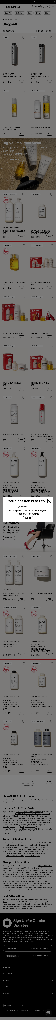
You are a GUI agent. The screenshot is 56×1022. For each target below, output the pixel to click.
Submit (28, 518)
